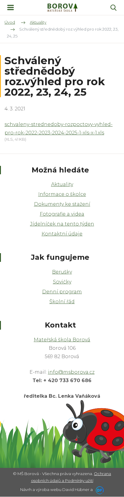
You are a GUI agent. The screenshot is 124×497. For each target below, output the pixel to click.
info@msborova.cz (71, 372)
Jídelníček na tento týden (62, 224)
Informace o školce (62, 194)
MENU (11, 7)
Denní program (62, 292)
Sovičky (62, 282)
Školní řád (62, 301)
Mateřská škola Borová (62, 340)
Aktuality (62, 184)
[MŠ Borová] (63, 7)
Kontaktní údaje (62, 234)
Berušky (62, 272)
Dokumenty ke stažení (62, 204)
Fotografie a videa (62, 214)
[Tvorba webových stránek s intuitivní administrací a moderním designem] (99, 489)
